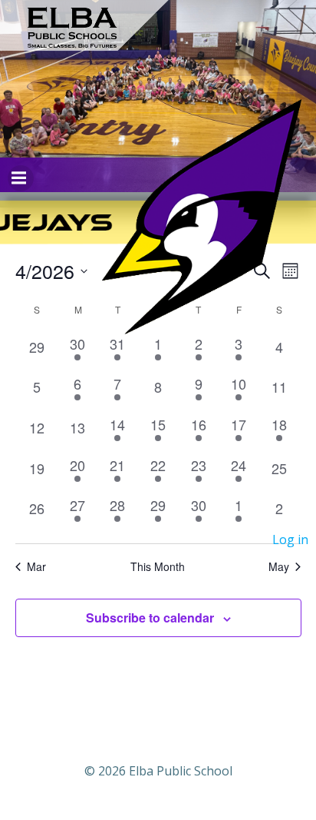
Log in (290, 539)
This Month (157, 566)
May (278, 566)
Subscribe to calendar (150, 617)
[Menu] (21, 178)
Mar (36, 566)
